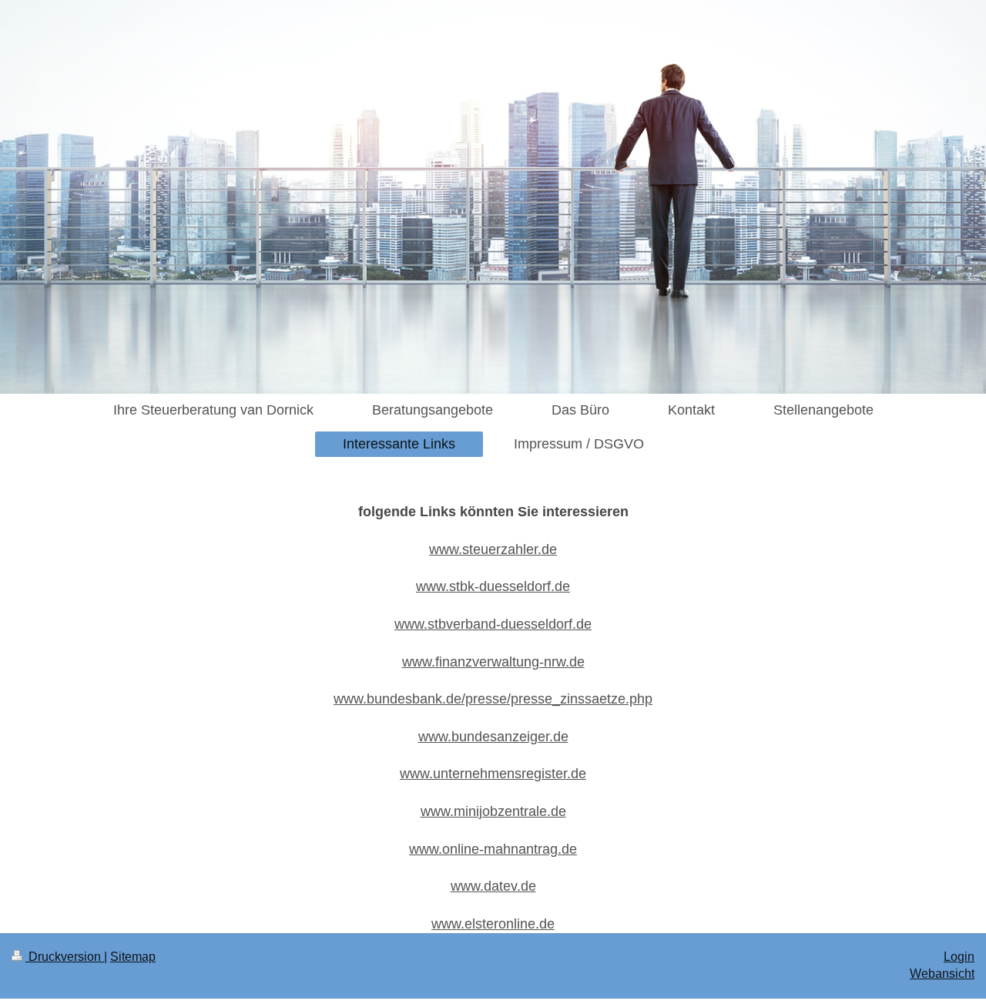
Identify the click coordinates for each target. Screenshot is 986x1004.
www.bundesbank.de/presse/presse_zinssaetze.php (493, 699)
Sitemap (133, 956)
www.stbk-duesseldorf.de (493, 586)
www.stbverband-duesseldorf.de (493, 624)
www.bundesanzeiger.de (493, 736)
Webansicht (942, 973)
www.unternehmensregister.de (493, 773)
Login (959, 956)
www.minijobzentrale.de (493, 811)
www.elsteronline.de (493, 924)
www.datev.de (493, 886)
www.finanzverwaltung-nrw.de (493, 662)
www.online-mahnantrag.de (493, 849)
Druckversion (64, 956)
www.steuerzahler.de (493, 549)
